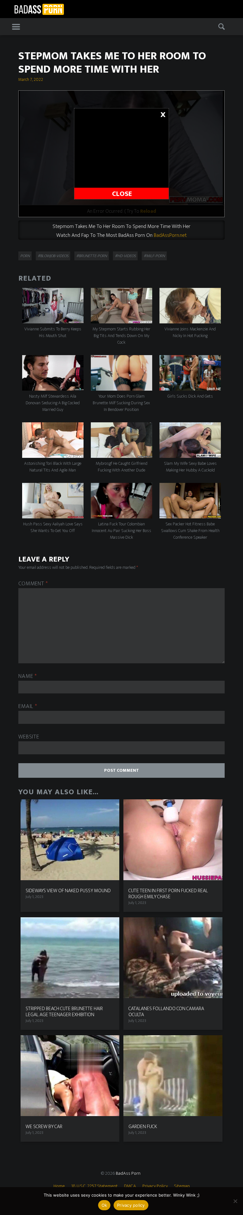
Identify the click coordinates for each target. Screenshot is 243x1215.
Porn (25, 255)
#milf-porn (154, 255)
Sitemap (182, 1186)
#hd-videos (125, 255)
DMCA (130, 1186)
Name (27, 676)
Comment (33, 584)
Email (27, 706)
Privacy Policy (155, 1186)
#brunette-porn (91, 255)
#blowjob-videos (53, 255)
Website (28, 737)
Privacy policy (131, 1205)
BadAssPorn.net (170, 235)
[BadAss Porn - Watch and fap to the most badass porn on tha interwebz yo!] (39, 8)
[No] (235, 1201)
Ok (104, 1205)
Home (59, 1186)
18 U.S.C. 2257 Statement (94, 1186)
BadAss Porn (128, 1173)
